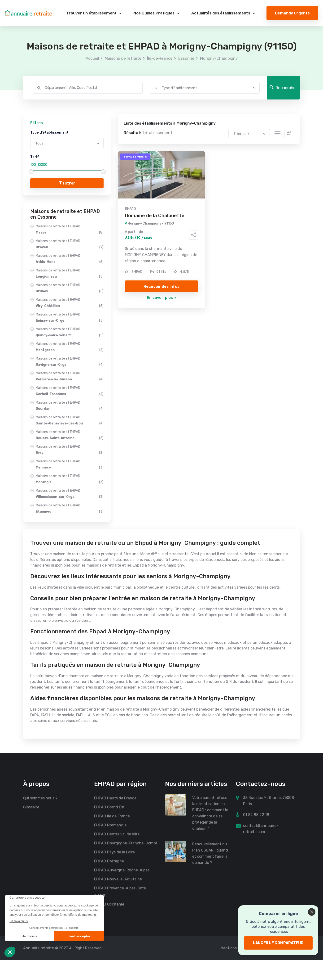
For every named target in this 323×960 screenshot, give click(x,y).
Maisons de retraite (123, 58)
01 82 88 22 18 (256, 814)
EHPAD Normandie (110, 825)
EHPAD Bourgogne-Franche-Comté (125, 843)
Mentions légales (235, 948)
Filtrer (68, 183)
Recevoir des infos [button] (161, 286)
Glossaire (31, 807)
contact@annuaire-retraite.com (260, 828)
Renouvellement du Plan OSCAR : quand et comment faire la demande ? (210, 853)
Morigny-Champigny (219, 58)
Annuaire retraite (38, 948)
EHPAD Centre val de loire (117, 834)
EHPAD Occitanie (109, 904)
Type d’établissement (49, 132)
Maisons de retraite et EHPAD (70, 229)
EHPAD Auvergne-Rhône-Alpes (121, 870)
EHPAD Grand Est (109, 807)
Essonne (186, 58)
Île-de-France (160, 58)
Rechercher (286, 87)
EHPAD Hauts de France (115, 798)
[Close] (311, 912)
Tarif (34, 157)
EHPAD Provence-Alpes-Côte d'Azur (120, 891)
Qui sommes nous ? (40, 798)
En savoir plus (160, 297)
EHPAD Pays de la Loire (114, 852)
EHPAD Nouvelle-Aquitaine (118, 879)
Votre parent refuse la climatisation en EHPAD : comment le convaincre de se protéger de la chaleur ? (210, 813)
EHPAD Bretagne (109, 861)
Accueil (92, 58)
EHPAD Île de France (112, 816)
